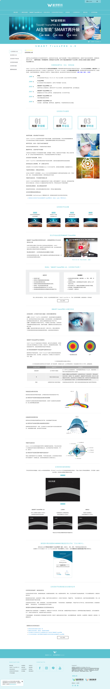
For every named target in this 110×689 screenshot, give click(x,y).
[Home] (89, 41)
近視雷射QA (94, 12)
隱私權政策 (31, 671)
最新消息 (85, 12)
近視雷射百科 (76, 12)
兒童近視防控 (46, 12)
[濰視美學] (90, 680)
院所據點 (23, 671)
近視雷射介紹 (14, 51)
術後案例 (68, 12)
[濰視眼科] (78, 680)
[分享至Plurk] (78, 685)
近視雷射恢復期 (14, 62)
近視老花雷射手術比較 (57, 12)
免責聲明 (30, 667)
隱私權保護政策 (12, 684)
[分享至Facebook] (73, 685)
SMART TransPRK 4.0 (36, 12)
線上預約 (90, 1)
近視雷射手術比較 (14, 58)
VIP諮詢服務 (25, 12)
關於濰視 (16, 12)
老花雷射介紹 (13, 55)
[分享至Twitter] (75, 685)
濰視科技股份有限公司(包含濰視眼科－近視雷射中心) (55, 5)
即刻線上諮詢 (106, 269)
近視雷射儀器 (13, 65)
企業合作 (30, 665)
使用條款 (30, 669)
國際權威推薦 (13, 69)
